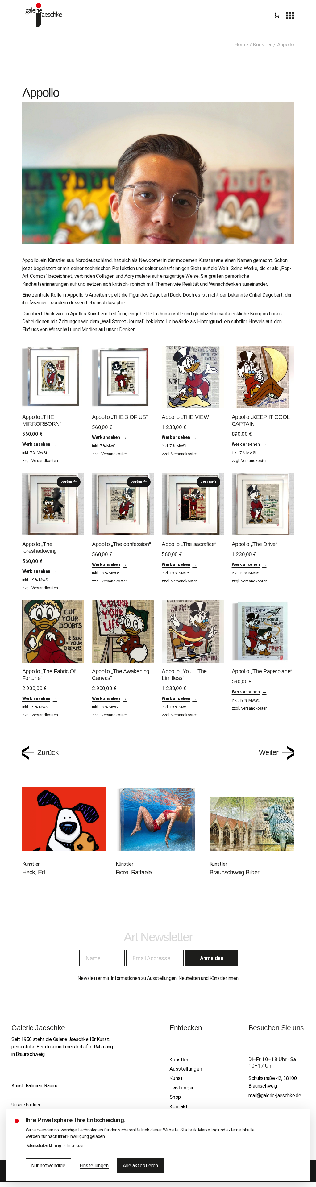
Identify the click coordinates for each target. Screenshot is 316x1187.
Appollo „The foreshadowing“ (40, 547)
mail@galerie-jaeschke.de (274, 1095)
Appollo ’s (77, 295)
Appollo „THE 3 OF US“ (120, 417)
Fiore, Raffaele (134, 872)
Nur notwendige (48, 1165)
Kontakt (178, 1106)
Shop (175, 1097)
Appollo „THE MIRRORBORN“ (41, 420)
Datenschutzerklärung (43, 1145)
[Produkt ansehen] (53, 377)
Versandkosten (44, 460)
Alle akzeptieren (140, 1165)
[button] (290, 15)
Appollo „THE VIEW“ (186, 417)
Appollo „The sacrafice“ (189, 544)
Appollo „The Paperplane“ (262, 671)
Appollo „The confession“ (121, 544)
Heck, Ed (33, 872)
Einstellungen (94, 1165)
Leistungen (182, 1088)
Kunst (176, 1078)
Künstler (57, 260)
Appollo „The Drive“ (254, 544)
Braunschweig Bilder (234, 872)
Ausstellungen (185, 1069)
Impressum (76, 1145)
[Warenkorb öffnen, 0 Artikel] (276, 15)
